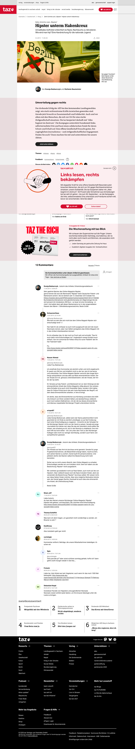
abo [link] (93, 2)
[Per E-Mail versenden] (53, 164)
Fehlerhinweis (60, 159)
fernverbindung (24, 689)
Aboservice (48, 718)
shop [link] (37, 2)
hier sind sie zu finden (58, 277)
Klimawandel (48, 670)
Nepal (46, 658)
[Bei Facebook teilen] (67, 164)
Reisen (21, 715)
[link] (30, 9)
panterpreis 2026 (100, 667)
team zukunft (48, 686)
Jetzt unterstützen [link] (46, 144)
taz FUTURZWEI (100, 690)
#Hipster (46, 153)
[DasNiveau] (38, 527)
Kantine (21, 718)
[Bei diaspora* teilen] (76, 164)
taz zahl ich (98, 658)
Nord (20, 670)
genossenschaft (100, 654)
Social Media (48, 664)
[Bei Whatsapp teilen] (72, 164)
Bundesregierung (50, 667)
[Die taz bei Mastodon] (105, 640)
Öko (20, 654)
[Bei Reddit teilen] (81, 164)
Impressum (91, 736)
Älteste (97, 265)
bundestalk (23, 686)
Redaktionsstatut (83, 733)
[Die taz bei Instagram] (114, 640)
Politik (21, 651)
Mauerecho (23, 696)
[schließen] (114, 168)
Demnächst (73, 686)
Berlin (21, 667)
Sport (21, 664)
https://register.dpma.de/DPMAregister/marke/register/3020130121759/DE (71, 298)
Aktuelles (72, 651)
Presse (71, 664)
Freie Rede (22, 699)
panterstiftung (99, 664)
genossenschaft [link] (101, 2)
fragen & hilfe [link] (44, 2)
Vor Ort (71, 689)
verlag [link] (20, 2)
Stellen (71, 661)
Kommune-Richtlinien (99, 733)
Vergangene (73, 696)
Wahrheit (22, 673)
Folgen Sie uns (97, 639)
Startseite (22, 16)
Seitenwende (105, 736)
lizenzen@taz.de (33, 736)
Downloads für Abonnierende (54, 724)
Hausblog (72, 654)
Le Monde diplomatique (103, 693)
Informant (73, 736)
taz (24, 639)
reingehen (22, 702)
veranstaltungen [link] (29, 2)
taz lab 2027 (73, 699)
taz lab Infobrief (49, 696)
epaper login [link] (111, 2)
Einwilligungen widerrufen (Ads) (80, 739)
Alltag (39, 16)
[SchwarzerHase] (43, 314)
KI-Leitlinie (111, 733)
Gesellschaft (31, 16)
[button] (115, 9)
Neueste (91, 265)
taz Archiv (97, 696)
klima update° (24, 692)
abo (95, 651)
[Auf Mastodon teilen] (58, 164)
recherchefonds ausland (103, 661)
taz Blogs (97, 687)
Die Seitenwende (75, 658)
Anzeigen (22, 725)
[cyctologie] (38, 538)
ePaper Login (49, 721)
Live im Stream (74, 692)
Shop (20, 722)
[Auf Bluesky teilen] (63, 164)
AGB (98, 736)
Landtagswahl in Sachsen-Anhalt (53, 652)
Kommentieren (49, 159)
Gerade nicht (107, 168)
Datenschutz (82, 736)
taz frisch (47, 689)
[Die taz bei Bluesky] (110, 640)
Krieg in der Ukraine (51, 661)
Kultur (21, 661)
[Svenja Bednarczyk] (38, 287)
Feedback (47, 715)
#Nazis (53, 153)
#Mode (59, 153)
